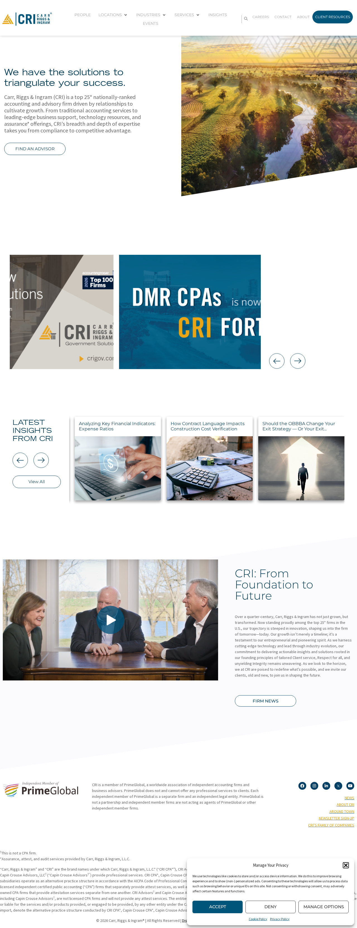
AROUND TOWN (341, 811)
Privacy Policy (280, 919)
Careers (260, 17)
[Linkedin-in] (326, 786)
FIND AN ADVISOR (35, 148)
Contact (282, 17)
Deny (270, 906)
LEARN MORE (302, 330)
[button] (346, 865)
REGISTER (302, 339)
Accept (217, 906)
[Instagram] (314, 786)
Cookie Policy (258, 919)
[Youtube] (350, 786)
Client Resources (332, 17)
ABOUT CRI (345, 804)
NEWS (349, 797)
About (303, 17)
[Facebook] (302, 786)
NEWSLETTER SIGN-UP (336, 818)
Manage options (323, 906)
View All (36, 481)
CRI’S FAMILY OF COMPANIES (331, 825)
